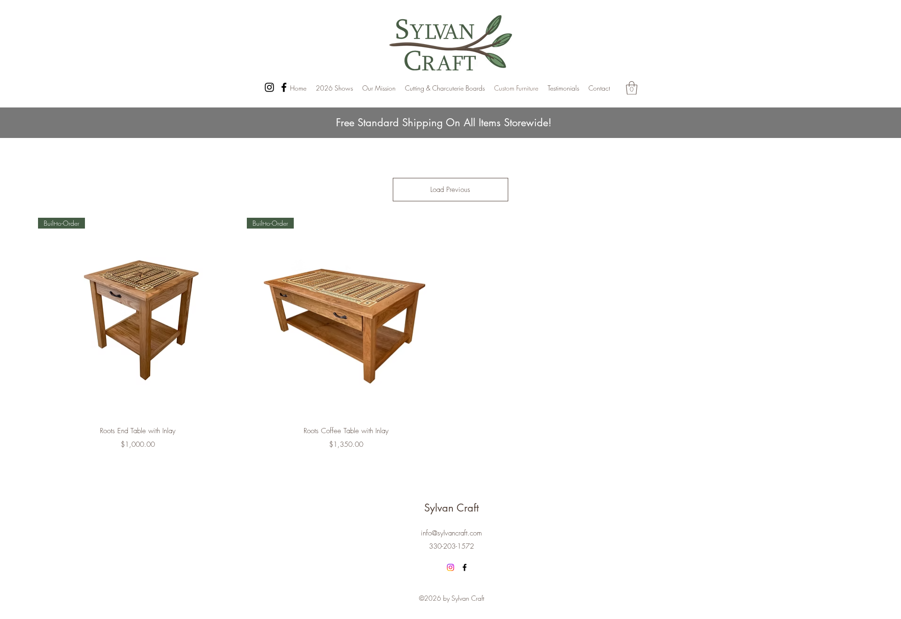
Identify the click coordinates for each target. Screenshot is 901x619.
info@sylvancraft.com (451, 533)
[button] (631, 88)
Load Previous (450, 189)
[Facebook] (284, 87)
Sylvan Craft (451, 507)
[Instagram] (269, 87)
